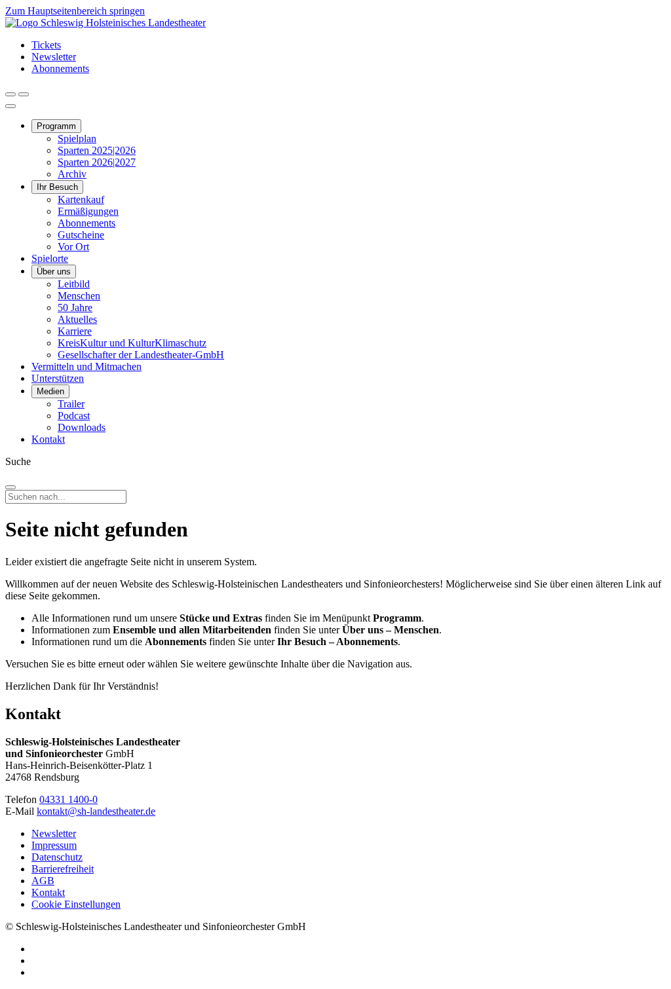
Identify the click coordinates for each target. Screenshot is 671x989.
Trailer (71, 403)
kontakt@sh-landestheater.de (96, 811)
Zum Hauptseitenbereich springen (75, 10)
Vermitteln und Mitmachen (86, 366)
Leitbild (74, 283)
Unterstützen (57, 378)
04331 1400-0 (68, 799)
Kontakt (48, 439)
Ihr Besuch (57, 187)
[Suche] (10, 94)
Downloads (81, 427)
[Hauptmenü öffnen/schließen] (23, 94)
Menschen (79, 295)
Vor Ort (73, 246)
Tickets (46, 44)
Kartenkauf (81, 199)
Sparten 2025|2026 (97, 150)
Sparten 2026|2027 (97, 162)
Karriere (75, 331)
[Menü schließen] (10, 106)
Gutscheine (81, 234)
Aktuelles (77, 319)
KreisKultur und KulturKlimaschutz (132, 342)
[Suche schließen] (10, 487)
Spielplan (77, 138)
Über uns (54, 271)
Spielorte (49, 258)
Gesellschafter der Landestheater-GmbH (141, 354)
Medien (50, 391)
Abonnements (60, 68)
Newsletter (53, 56)
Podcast (74, 415)
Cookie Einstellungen (76, 904)
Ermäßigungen (88, 211)
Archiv (72, 173)
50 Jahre (75, 307)
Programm (56, 126)
